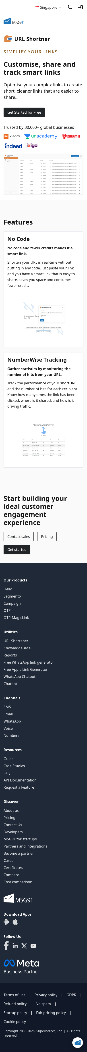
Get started (17, 549)
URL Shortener (16, 640)
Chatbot (10, 683)
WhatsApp (12, 721)
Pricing (47, 536)
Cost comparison (18, 881)
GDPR (71, 994)
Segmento (12, 596)
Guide (9, 758)
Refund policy (15, 1003)
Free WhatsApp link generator (29, 662)
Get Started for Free (24, 112)
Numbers (11, 735)
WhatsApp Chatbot (19, 676)
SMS (7, 706)
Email (8, 714)
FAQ (7, 773)
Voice (8, 728)
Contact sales (18, 536)
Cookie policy (15, 1021)
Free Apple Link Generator (26, 669)
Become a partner (19, 853)
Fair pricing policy (51, 1012)
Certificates (13, 867)
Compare (11, 874)
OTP (7, 610)
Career (9, 860)
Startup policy (15, 1012)
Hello (8, 589)
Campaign (12, 603)
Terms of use (14, 994)
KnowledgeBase (17, 648)
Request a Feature (19, 787)
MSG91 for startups (20, 839)
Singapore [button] (48, 7)
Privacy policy (46, 994)
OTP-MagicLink (16, 617)
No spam (43, 1003)
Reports (10, 655)
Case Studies (14, 765)
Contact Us (13, 824)
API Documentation (20, 780)
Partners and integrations (25, 846)
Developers (13, 831)
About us (11, 810)
